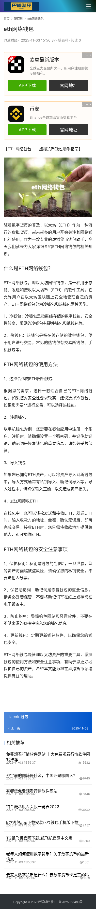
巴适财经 (10, 40)
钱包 (27, 148)
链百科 (63, 40)
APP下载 (27, 85)
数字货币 (20, 225)
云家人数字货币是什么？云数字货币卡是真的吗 (47, 874)
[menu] (88, 6)
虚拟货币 (47, 148)
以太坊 (50, 225)
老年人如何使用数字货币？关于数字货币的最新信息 (47, 856)
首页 (7, 19)
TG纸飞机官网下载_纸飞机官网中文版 (39, 838)
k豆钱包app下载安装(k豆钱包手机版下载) (43, 822)
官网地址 (69, 85)
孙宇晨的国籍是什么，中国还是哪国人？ (41, 775)
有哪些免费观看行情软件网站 (31, 791)
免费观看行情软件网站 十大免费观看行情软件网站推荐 (48, 757)
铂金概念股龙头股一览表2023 (32, 806)
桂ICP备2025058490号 (66, 902)
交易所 (70, 342)
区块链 (44, 297)
